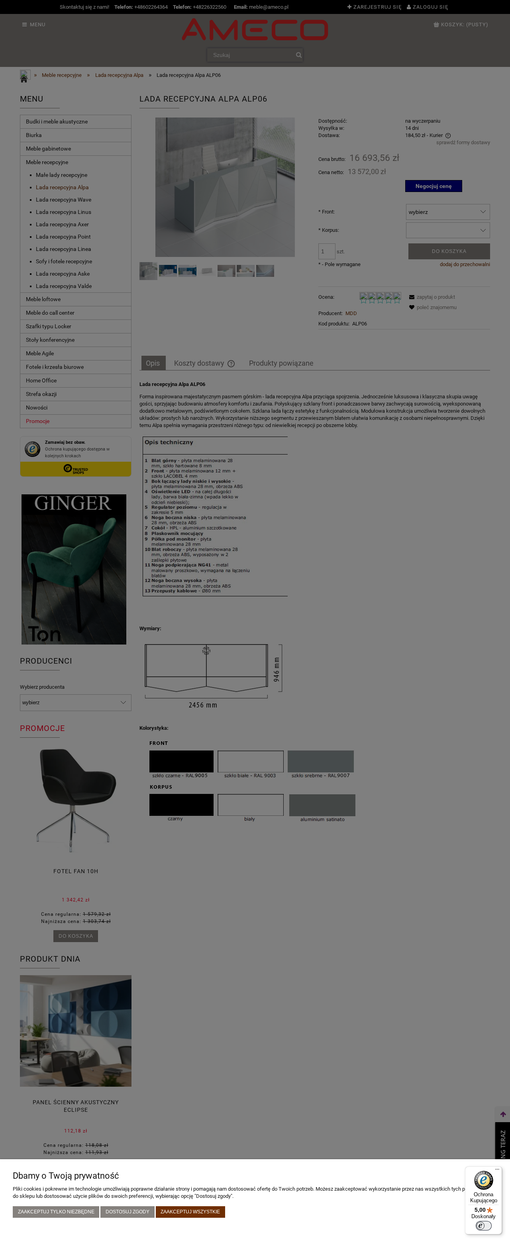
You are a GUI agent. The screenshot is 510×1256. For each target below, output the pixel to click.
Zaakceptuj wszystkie (190, 1211)
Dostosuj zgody (127, 1211)
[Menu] (497, 1171)
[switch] (484, 1226)
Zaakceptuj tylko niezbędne (56, 1211)
